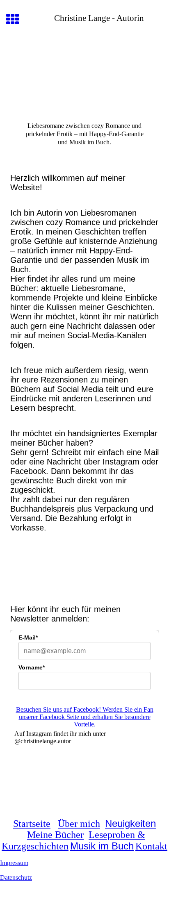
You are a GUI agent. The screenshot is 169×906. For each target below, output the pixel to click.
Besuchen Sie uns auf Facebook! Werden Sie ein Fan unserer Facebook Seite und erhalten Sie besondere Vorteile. (84, 717)
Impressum (14, 862)
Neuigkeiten (130, 823)
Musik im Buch (102, 845)
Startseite (31, 823)
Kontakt (151, 846)
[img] (84, 77)
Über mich (79, 823)
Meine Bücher (55, 834)
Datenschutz (16, 877)
